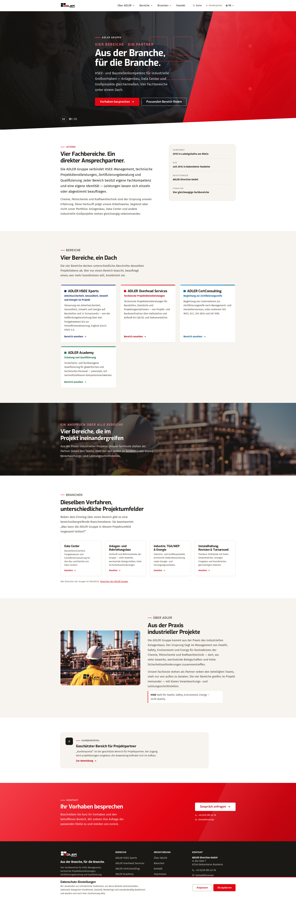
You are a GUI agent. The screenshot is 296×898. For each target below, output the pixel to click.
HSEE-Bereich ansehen (115, 102)
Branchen (163, 5)
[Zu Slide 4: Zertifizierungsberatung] (227, 119)
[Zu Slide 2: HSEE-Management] (216, 119)
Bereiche (145, 5)
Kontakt (180, 5)
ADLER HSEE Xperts (126, 857)
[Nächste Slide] (288, 70)
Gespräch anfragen (213, 806)
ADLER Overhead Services (129, 863)
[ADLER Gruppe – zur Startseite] (67, 5)
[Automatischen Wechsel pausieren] (63, 119)
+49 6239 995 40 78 (207, 815)
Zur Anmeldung (84, 760)
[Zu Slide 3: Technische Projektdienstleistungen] (222, 119)
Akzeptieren (224, 887)
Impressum (160, 874)
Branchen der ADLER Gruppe (114, 581)
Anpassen (202, 887)
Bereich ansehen (73, 336)
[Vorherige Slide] (7, 70)
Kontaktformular (206, 819)
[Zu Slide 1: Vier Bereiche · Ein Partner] (210, 119)
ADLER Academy (124, 874)
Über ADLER (125, 5)
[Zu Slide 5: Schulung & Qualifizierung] (233, 119)
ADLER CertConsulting (127, 868)
